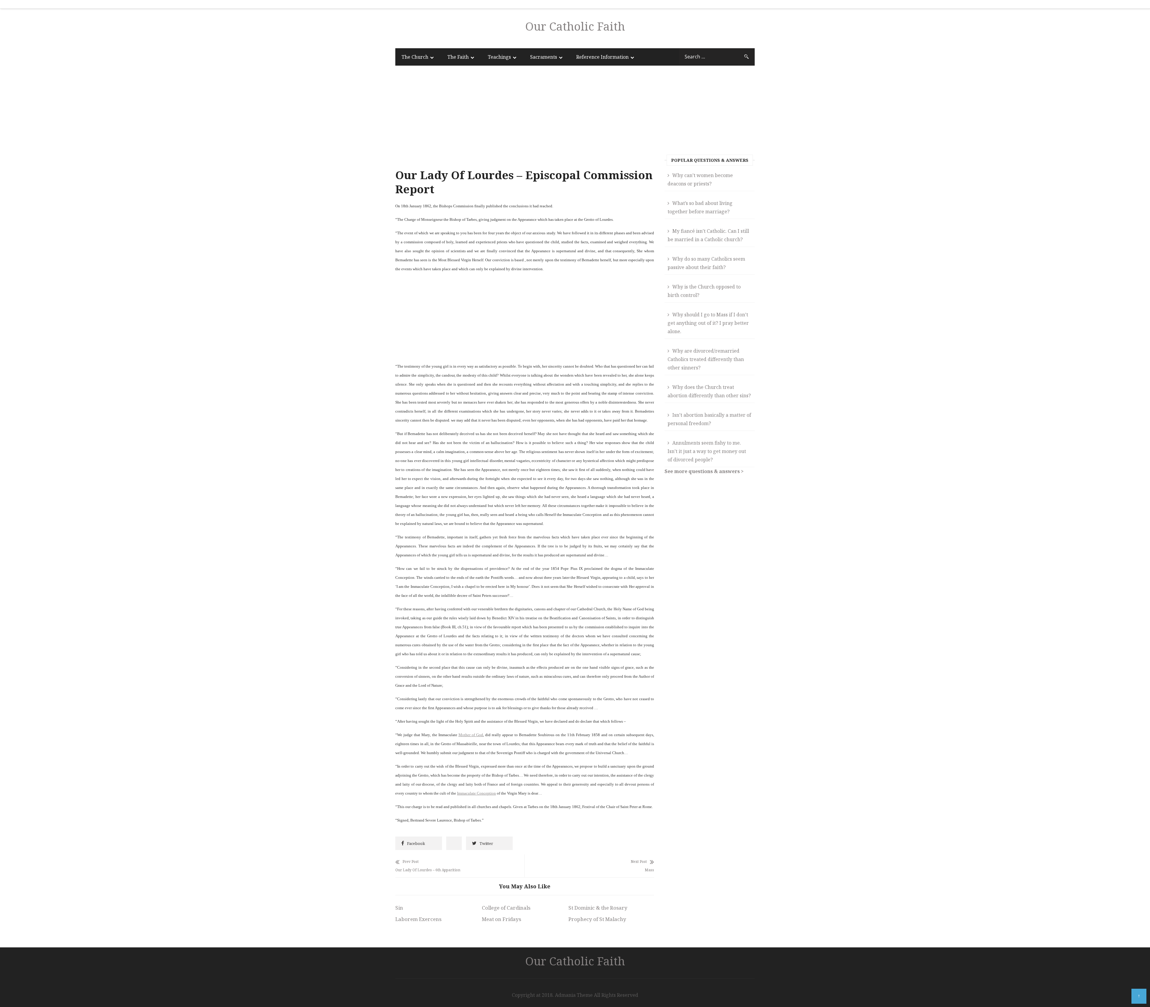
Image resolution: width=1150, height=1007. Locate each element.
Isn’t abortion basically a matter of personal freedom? (709, 419)
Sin (399, 907)
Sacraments (543, 57)
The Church (415, 57)
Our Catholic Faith (575, 26)
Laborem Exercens (418, 919)
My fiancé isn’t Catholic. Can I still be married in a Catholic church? (708, 235)
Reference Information (602, 57)
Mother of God (471, 735)
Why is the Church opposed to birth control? (704, 290)
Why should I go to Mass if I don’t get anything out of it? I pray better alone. (708, 323)
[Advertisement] (524, 118)
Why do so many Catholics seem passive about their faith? (706, 263)
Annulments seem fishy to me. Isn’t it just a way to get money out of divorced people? (707, 451)
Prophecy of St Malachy (597, 919)
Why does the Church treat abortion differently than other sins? (709, 391)
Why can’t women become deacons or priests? (700, 179)
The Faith (458, 57)
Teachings (499, 57)
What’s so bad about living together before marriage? (700, 207)
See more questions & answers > (704, 471)
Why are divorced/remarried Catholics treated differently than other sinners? (706, 359)
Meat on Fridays (501, 919)
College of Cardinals (506, 907)
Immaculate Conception (476, 793)
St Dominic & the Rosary (597, 907)
